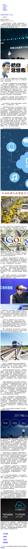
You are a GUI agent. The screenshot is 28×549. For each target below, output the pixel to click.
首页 (4, 4)
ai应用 (4, 8)
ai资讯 (4, 7)
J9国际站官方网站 (5, 14)
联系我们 (5, 10)
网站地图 (3, 547)
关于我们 (5, 5)
